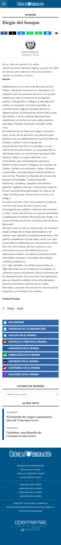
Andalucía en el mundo (30, 488)
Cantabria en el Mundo (24, 367)
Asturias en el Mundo (23, 361)
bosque (11, 309)
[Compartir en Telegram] (47, 33)
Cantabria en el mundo (30, 492)
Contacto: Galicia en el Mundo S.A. (30, 503)
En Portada (16, 322)
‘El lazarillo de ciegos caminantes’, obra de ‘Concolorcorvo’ (29, 418)
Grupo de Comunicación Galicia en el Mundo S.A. (30, 507)
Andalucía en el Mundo (24, 354)
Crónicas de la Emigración (27, 328)
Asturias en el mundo (30, 477)
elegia (20, 309)
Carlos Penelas (30, 52)
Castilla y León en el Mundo (27, 341)
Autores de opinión (30, 386)
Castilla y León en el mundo (30, 473)
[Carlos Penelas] (30, 44)
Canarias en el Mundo (23, 348)
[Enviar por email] (56, 33)
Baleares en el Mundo (23, 374)
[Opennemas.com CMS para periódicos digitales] (30, 526)
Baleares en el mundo (30, 496)
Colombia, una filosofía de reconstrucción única (23, 434)
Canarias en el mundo (30, 484)
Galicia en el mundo (31, 469)
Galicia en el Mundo (22, 335)
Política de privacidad (30, 511)
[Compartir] (4, 33)
